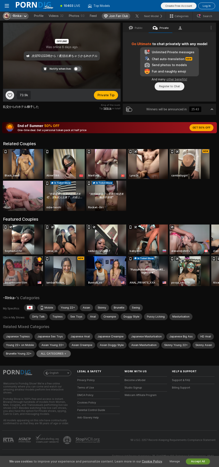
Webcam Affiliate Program (140, 395)
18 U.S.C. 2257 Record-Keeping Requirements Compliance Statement (173, 440)
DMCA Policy (85, 395)
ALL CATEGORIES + (53, 353)
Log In (207, 5)
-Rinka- (9, 298)
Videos (56, 16)
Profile (38, 16)
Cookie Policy (152, 461)
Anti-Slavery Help (88, 417)
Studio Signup (133, 387)
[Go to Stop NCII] (88, 440)
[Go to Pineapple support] (67, 440)
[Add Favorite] (10, 95)
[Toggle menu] (7, 6)
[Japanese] (30, 307)
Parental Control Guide (91, 410)
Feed (93, 16)
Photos (76, 16)
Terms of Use (85, 387)
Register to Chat (169, 86)
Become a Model (134, 380)
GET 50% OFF (201, 127)
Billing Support (181, 387)
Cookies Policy (86, 402)
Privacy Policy (86, 380)
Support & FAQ (181, 380)
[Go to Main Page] (35, 6)
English (54, 372)
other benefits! (176, 79)
